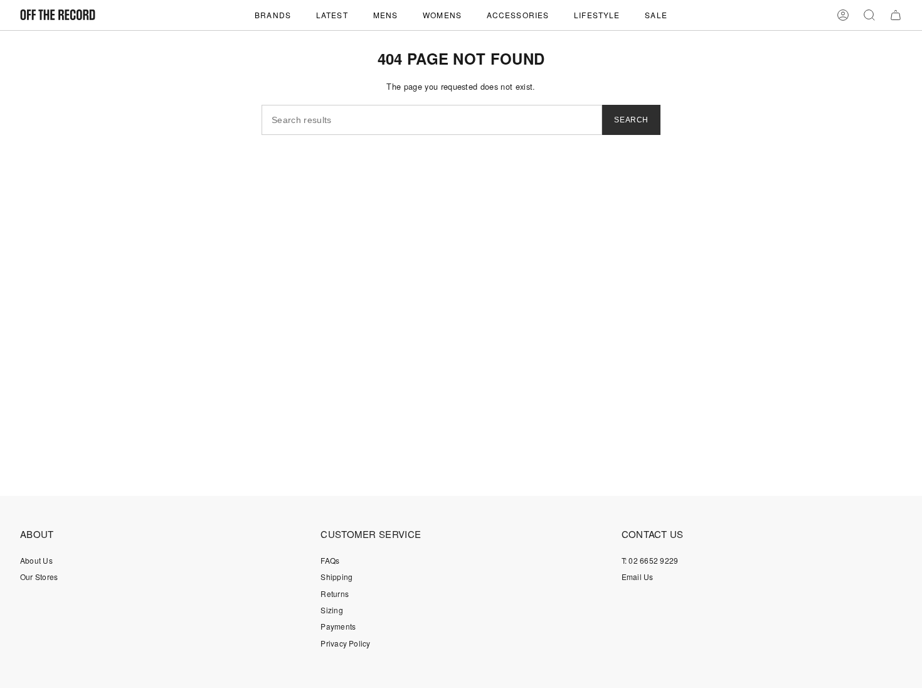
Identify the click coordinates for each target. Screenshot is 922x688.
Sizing (331, 610)
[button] (273, 15)
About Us (36, 560)
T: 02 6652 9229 (650, 560)
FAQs (330, 560)
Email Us (638, 576)
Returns (335, 593)
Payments (338, 626)
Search (631, 120)
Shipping (336, 576)
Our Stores (39, 576)
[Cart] (895, 15)
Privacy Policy (345, 643)
